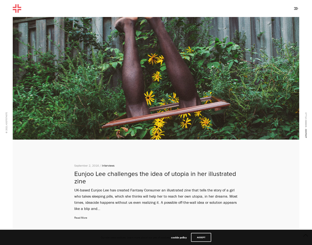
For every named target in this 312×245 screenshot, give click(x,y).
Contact (306, 133)
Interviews (108, 165)
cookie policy (179, 237)
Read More (80, 218)
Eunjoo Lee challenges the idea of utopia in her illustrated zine (155, 177)
